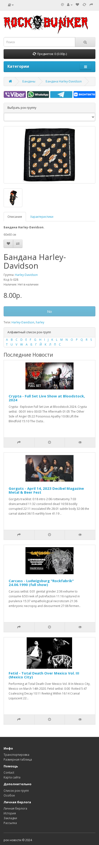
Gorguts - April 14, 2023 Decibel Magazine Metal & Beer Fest (46, 490)
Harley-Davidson (26, 275)
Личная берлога (15, 808)
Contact (9, 772)
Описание (14, 217)
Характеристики (41, 217)
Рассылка (10, 823)
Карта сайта (12, 777)
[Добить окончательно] (91, 5)
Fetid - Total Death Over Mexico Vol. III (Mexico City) (44, 675)
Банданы (28, 81)
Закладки (10, 818)
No (49, 311)
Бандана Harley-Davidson (64, 81)
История (10, 813)
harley (40, 322)
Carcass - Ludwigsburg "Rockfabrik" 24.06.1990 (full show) (41, 582)
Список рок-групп (16, 791)
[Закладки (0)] (77, 5)
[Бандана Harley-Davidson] (49, 155)
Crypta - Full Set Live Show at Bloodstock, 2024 (47, 398)
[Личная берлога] (70, 5)
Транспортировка (16, 755)
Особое (9, 795)
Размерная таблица (18, 759)
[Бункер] (84, 5)
